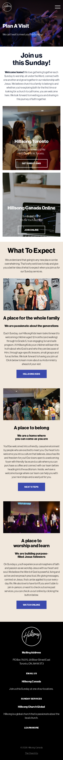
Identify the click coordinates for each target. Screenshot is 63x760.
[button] (57, 7)
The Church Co (31, 753)
